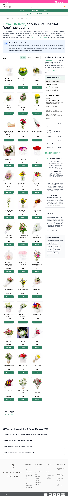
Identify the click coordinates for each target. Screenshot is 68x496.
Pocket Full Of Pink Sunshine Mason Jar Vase (23, 185)
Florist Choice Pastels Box (8, 340)
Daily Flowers (28, 473)
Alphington (57, 246)
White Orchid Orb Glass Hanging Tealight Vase (9, 264)
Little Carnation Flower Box (22, 158)
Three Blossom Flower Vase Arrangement (37, 392)
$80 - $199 (37, 57)
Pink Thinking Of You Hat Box (9, 366)
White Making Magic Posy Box (8, 315)
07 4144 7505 (60, 478)
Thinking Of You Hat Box (23, 391)
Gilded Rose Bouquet (9, 106)
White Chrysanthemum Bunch (37, 237)
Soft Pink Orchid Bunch (37, 290)
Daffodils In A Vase (37, 106)
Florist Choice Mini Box (37, 315)
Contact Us (48, 471)
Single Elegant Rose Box (37, 131)
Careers (48, 469)
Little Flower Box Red (37, 158)
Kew (49, 243)
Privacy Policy (49, 473)
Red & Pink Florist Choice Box (23, 366)
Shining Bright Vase (23, 289)
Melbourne (34, 11)
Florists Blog (38, 482)
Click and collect (57, 229)
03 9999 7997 (60, 470)
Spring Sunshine (37, 365)
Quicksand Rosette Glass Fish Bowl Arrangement (8, 132)
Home (15, 7)
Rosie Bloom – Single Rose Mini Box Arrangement (9, 80)
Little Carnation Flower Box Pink (23, 263)
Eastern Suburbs (15, 19)
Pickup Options (28, 485)
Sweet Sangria (8, 390)
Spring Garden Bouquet (37, 184)
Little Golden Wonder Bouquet (37, 79)
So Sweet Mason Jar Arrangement (23, 236)
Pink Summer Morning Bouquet (9, 236)
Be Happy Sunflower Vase (23, 79)
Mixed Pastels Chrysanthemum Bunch (9, 185)
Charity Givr (38, 476)
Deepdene (57, 249)
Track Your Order (29, 487)
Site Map (37, 484)
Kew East (55, 243)
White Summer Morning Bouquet (23, 315)
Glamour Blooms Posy (37, 340)
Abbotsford (50, 249)
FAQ (26, 469)
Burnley (55, 252)
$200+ (28, 60)
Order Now (8, 87)
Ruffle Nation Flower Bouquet (23, 106)
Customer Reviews (39, 469)
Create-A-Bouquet (29, 471)
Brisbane (22, 10)
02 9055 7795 (60, 485)
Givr (36, 474)
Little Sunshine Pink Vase (23, 131)
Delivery (9, 19)
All (17, 57)
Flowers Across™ (49, 60)
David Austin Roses (8, 289)
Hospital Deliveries (39, 467)
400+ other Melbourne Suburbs (39, 37)
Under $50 (23, 57)
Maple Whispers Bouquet (37, 211)
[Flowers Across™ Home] (7, 6)
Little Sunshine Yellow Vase (22, 211)
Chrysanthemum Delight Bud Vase (9, 211)
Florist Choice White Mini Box (23, 340)
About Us (48, 467)
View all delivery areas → (52, 255)
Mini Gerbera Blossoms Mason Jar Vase (37, 264)
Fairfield (49, 252)
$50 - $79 (30, 57)
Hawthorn (50, 246)
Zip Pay (37, 480)
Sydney (45, 10)
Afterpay (37, 478)
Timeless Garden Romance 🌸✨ (9, 158)
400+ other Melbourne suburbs (54, 71)
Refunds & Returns (50, 475)
